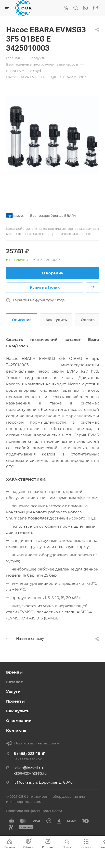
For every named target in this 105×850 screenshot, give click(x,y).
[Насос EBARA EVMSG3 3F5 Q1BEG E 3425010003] (52, 136)
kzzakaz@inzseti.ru (30, 773)
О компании (19, 720)
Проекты (15, 701)
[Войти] (85, 8)
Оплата (88, 320)
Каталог (14, 681)
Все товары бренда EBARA (53, 215)
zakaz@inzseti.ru (28, 768)
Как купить (56, 320)
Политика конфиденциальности (34, 811)
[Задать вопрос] (92, 287)
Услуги (13, 691)
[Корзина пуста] (95, 8)
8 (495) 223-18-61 (30, 753)
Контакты (16, 730)
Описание (22, 320)
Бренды (14, 672)
